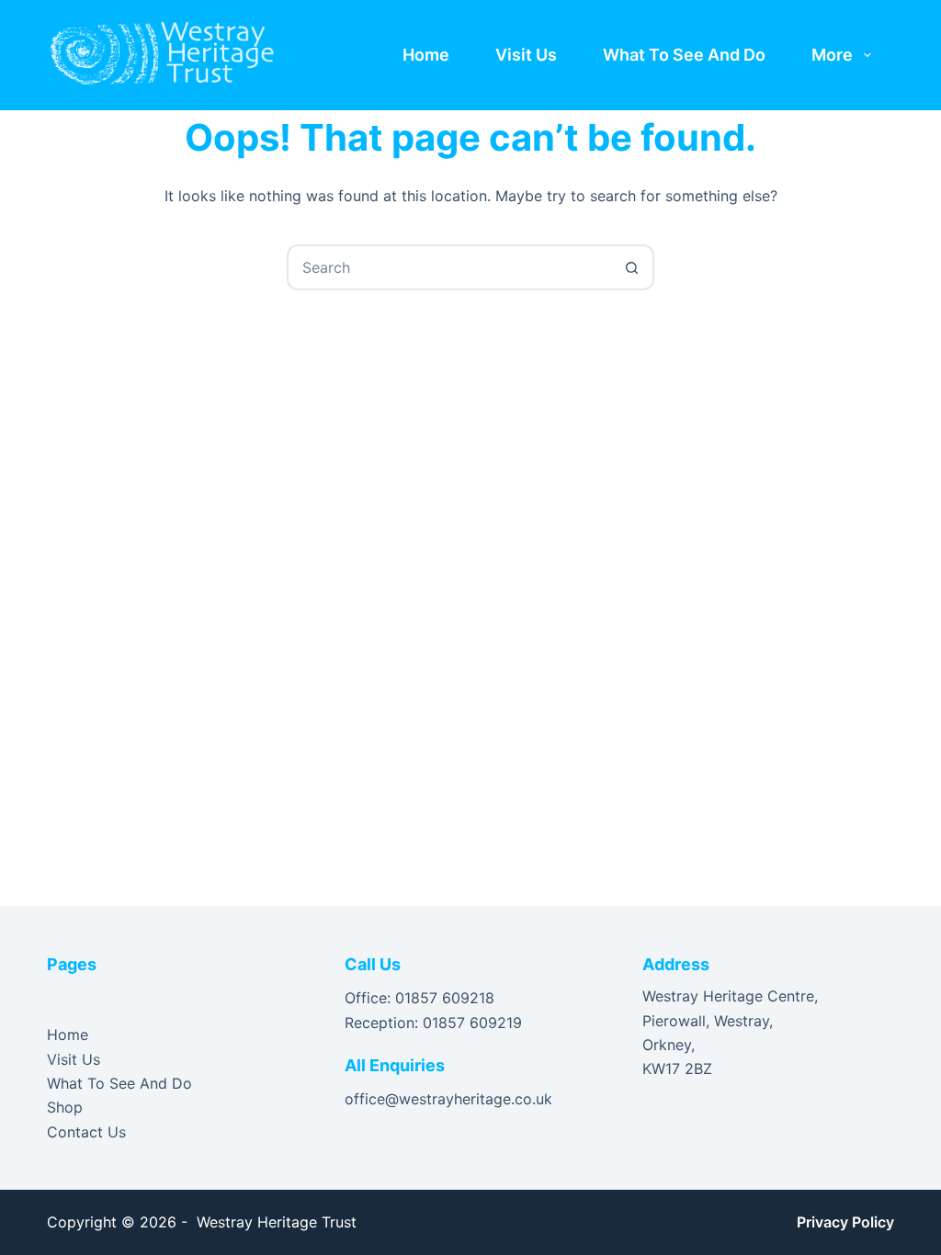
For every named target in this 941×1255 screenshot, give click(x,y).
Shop (65, 1107)
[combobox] (449, 267)
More (832, 54)
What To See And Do (684, 54)
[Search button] (631, 267)
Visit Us (526, 54)
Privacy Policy (845, 1222)
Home (425, 54)
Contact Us (86, 1132)
